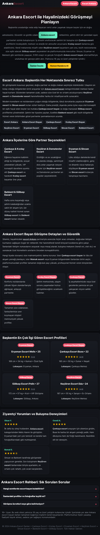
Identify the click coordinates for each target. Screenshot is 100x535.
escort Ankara (29, 239)
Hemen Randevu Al (59, 66)
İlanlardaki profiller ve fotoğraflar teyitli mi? (24, 496)
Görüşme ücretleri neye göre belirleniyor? (23, 504)
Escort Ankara (89, 3)
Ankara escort (48, 35)
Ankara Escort (70, 3)
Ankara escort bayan (54, 89)
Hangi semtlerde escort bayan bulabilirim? (23, 488)
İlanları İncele (36, 66)
